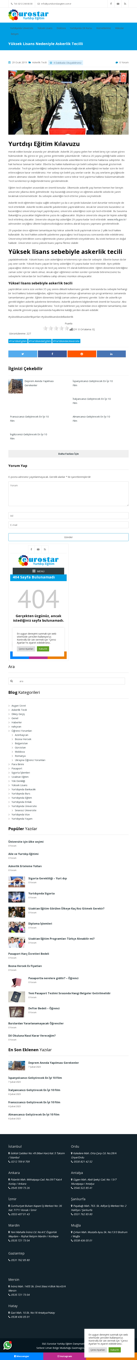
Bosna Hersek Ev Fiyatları (25, 966)
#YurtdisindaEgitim (40, 341)
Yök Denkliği (18, 781)
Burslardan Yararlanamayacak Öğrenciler (36, 1023)
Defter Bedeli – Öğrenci (44, 1008)
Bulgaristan (21, 743)
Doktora (61, 28)
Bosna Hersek (23, 739)
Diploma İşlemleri (40, 923)
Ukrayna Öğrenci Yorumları (30, 760)
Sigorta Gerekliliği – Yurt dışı (47, 878)
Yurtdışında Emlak (22, 802)
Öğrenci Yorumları (22, 730)
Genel (15, 718)
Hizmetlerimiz (103, 28)
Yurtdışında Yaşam (22, 818)
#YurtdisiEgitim (18, 341)
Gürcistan (20, 747)
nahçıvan (16, 726)
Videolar (119, 28)
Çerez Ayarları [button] (98, 1349)
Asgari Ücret (19, 705)
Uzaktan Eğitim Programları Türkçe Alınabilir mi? (61, 938)
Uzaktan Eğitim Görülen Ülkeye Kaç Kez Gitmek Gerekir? (66, 908)
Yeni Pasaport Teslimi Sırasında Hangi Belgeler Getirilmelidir (69, 993)
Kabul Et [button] (115, 1349)
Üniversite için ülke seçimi (26, 842)
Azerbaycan (21, 735)
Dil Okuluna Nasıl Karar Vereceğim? (32, 1035)
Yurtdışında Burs (21, 793)
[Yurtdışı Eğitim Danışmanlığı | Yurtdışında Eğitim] (28, 14)
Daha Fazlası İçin (68, 453)
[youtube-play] (118, 4)
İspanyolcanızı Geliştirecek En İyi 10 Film (35, 1078)
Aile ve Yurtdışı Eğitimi (23, 854)
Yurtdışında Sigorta (41, 893)
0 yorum (124, 62)
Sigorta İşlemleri (21, 772)
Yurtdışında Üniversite (21, 28)
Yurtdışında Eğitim (22, 797)
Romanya (20, 755)
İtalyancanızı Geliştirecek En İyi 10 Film (34, 1090)
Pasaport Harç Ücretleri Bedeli (28, 954)
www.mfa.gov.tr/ (116, 219)
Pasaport (17, 768)
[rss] (125, 4)
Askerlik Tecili (39, 62)
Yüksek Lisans (44, 28)
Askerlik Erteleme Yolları (25, 866)
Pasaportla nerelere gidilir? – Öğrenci (53, 978)
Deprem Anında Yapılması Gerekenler (53, 1063)
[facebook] (111, 4)
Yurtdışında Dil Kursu (81, 28)
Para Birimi (18, 764)
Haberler (17, 722)
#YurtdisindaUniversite (66, 341)
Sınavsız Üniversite (25, 810)
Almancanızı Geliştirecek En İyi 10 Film (33, 1114)
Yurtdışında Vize (21, 814)
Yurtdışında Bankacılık (24, 789)
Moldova (20, 751)
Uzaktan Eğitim (20, 776)
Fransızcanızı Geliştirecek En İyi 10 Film (34, 1102)
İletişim (15, 34)
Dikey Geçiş (18, 714)
